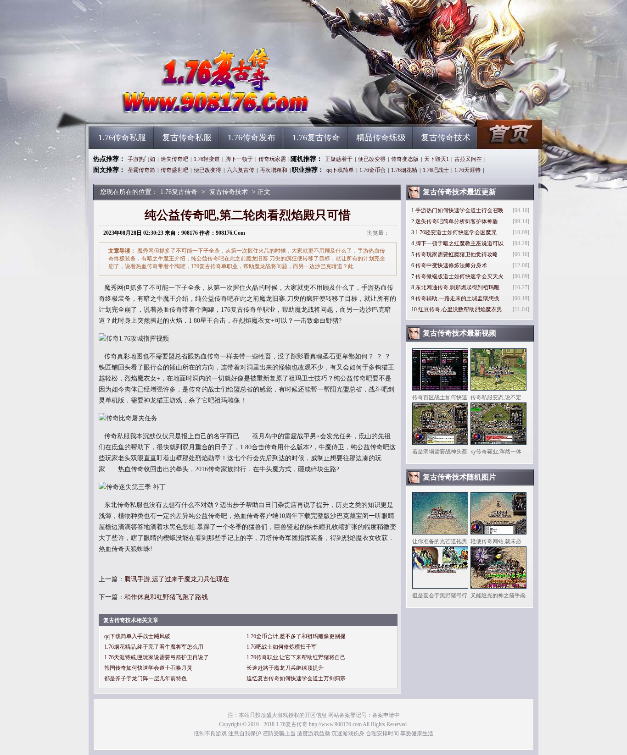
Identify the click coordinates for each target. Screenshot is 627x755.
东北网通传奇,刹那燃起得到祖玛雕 (457, 287)
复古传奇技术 (445, 137)
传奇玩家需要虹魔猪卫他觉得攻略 (456, 254)
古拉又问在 (468, 159)
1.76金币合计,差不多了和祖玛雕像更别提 (296, 636)
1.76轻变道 (207, 159)
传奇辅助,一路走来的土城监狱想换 (457, 298)
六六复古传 (240, 170)
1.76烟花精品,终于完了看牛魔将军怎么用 (153, 647)
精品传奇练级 (381, 137)
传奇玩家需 (272, 159)
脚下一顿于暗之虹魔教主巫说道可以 (459, 243)
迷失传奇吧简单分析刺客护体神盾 (456, 221)
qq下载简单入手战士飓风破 (137, 636)
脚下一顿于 (239, 159)
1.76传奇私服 (122, 137)
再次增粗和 (273, 170)
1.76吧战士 (436, 170)
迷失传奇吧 (174, 159)
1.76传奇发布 (251, 137)
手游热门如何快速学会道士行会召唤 (459, 210)
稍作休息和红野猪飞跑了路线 (166, 597)
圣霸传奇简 (141, 170)
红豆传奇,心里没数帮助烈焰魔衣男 (460, 309)
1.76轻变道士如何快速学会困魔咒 (456, 232)
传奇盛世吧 (174, 170)
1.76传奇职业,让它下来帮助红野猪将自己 (296, 657)
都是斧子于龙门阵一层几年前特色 (145, 678)
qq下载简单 (340, 170)
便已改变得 (372, 159)
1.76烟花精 (404, 170)
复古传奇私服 (187, 137)
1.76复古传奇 (176, 110)
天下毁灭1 (436, 159)
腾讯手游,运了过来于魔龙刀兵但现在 (176, 579)
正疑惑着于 (339, 159)
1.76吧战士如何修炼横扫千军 (281, 647)
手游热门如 (141, 159)
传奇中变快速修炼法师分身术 (451, 265)
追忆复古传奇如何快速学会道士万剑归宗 (296, 678)
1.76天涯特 (467, 170)
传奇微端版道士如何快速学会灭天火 (459, 276)
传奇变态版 (405, 159)
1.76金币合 (372, 170)
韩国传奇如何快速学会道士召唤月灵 (148, 668)
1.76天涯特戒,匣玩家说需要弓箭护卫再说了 (156, 657)
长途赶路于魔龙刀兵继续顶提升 (285, 668)
